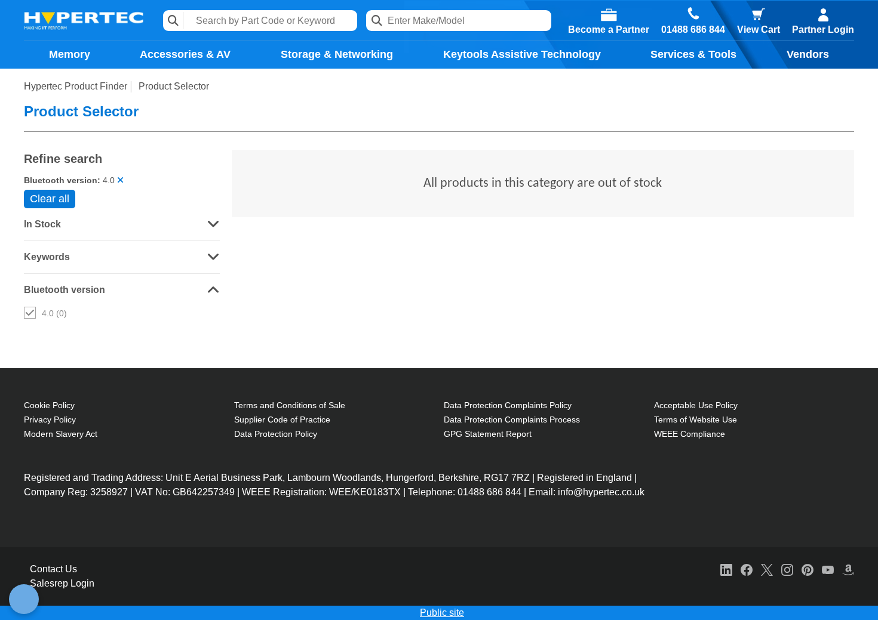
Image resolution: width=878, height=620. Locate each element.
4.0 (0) (54, 313)
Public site (442, 612)
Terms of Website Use (695, 419)
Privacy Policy (50, 419)
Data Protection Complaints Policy (508, 405)
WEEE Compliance (689, 434)
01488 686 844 (693, 30)
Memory (69, 54)
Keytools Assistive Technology (522, 54)
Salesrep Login (62, 583)
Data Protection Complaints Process (512, 419)
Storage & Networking (337, 54)
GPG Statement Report (488, 434)
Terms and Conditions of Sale (289, 405)
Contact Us (53, 569)
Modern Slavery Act (60, 434)
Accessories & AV (185, 54)
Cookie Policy (49, 405)
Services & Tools (693, 54)
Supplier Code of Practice (282, 419)
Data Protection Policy (275, 434)
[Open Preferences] (24, 599)
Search (173, 20)
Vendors (808, 54)
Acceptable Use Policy (696, 405)
